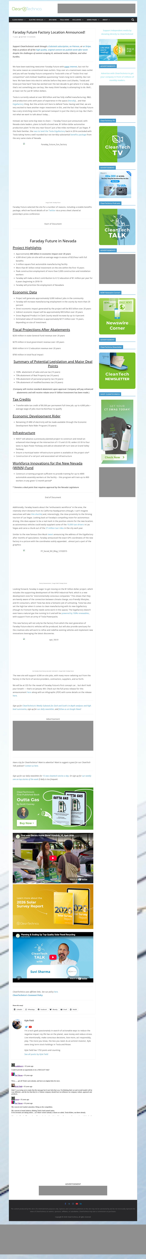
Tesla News (64, 20)
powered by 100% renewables (75, 613)
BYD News (53, 20)
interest (73, 66)
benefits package (78, 134)
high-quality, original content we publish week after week (62, 49)
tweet (50, 534)
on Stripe (87, 46)
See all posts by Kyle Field (36, 1054)
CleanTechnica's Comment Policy (28, 995)
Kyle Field (23, 37)
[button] (24, 19)
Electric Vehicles (36, 20)
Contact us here (31, 765)
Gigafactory (18, 104)
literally (71, 100)
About (105, 20)
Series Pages (92, 20)
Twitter (52, 210)
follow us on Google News (70, 709)
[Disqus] (53, 1089)
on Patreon (74, 46)
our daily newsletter (45, 709)
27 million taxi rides (55, 528)
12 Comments (31, 37)
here (29, 692)
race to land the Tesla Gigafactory (49, 131)
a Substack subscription (57, 46)
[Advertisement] (96, 8)
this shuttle (36, 514)
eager (66, 66)
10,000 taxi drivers (75, 524)
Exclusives (76, 20)
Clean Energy (17, 20)
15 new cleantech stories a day (56, 776)
